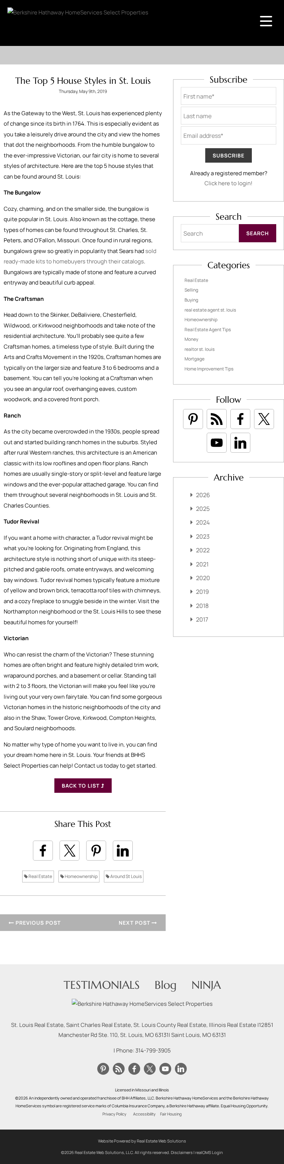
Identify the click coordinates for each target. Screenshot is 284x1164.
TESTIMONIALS (102, 985)
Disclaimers (182, 1152)
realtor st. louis (199, 349)
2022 (203, 550)
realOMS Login (209, 1152)
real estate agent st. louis (210, 310)
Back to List (81, 785)
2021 (202, 564)
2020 (203, 578)
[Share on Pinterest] (96, 851)
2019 (202, 592)
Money (191, 339)
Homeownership (81, 876)
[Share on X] (70, 851)
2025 (203, 509)
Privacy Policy (114, 1114)
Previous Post (37, 922)
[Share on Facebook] (43, 851)
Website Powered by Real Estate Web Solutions (142, 1141)
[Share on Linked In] (123, 851)
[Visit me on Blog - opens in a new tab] (217, 419)
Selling (191, 290)
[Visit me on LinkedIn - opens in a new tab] (240, 443)
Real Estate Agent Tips (208, 329)
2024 (203, 522)
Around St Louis (125, 876)
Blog (166, 985)
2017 (202, 619)
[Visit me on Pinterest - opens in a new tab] (193, 419)
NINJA (206, 985)
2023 (203, 536)
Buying (191, 300)
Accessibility (144, 1114)
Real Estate (40, 876)
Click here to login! (228, 183)
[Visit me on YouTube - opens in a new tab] (217, 443)
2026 (203, 495)
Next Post (135, 922)
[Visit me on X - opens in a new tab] (264, 419)
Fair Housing (171, 1114)
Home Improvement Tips (209, 369)
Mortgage (194, 359)
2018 (202, 606)
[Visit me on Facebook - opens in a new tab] (240, 419)
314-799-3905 (153, 1050)
